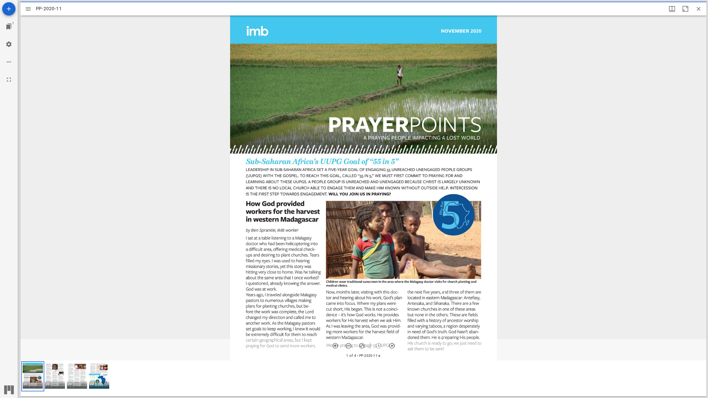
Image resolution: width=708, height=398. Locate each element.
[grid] (363, 378)
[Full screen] (8, 79)
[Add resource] (8, 8)
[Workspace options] (8, 62)
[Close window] (698, 8)
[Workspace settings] (8, 44)
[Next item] (392, 345)
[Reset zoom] (361, 345)
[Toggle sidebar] (28, 8)
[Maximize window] (685, 8)
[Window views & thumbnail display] (672, 8)
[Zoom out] (348, 345)
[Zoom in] (335, 345)
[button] (33, 376)
